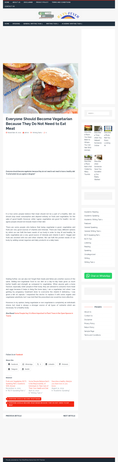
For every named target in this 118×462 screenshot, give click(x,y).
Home (7, 2)
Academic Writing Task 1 (72, 24)
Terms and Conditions (61, 2)
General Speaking (90, 227)
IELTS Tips (88, 239)
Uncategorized (89, 254)
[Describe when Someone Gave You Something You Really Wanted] (98, 157)
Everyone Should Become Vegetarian (24, 399)
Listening (87, 243)
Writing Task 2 (52, 24)
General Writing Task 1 (33, 24)
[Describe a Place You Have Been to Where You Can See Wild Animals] (88, 128)
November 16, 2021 (14, 132)
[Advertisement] (40, 46)
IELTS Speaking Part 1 (92, 235)
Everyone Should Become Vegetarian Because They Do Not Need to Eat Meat (39, 404)
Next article (69, 416)
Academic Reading (91, 212)
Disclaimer (28, 2)
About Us (16, 2)
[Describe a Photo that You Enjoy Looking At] (108, 128)
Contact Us (10, 6)
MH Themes (41, 460)
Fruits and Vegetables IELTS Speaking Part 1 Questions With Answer (16, 383)
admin (26, 132)
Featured (87, 223)
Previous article (14, 416)
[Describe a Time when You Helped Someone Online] (98, 128)
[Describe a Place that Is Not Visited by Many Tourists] (88, 157)
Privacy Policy (42, 2)
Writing (87, 258)
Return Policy (89, 327)
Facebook (19, 355)
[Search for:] (98, 113)
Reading (87, 247)
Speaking (16, 24)
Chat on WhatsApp (100, 275)
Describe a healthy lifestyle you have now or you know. (62, 383)
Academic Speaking (91, 216)
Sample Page (89, 331)
